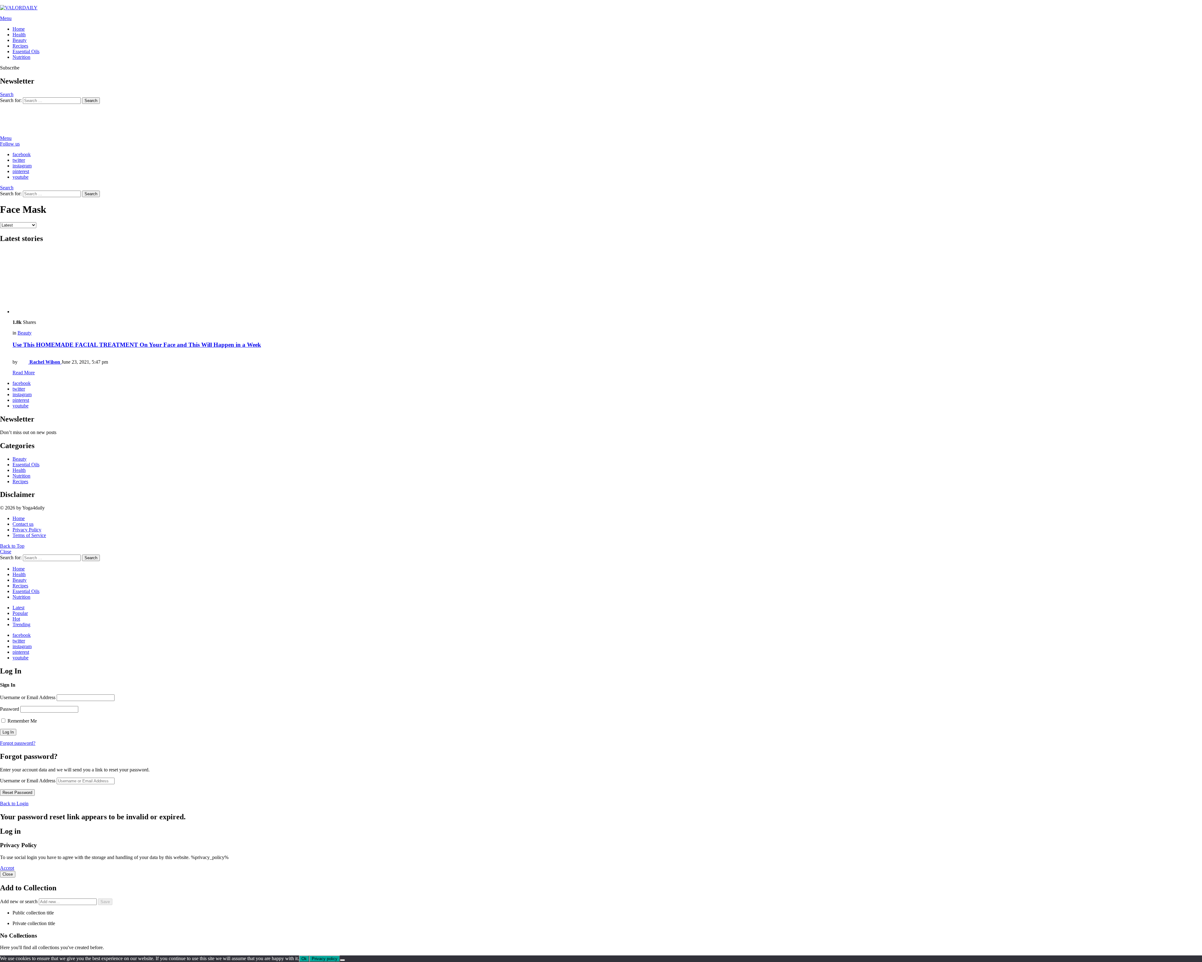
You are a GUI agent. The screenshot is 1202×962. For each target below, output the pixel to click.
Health (19, 34)
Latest (18, 607)
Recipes (20, 46)
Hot (16, 619)
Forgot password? (17, 743)
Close (5, 551)
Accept (7, 868)
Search (91, 100)
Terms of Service (29, 535)
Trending (21, 624)
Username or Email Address (27, 697)
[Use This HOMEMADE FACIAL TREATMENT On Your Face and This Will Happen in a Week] (607, 282)
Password (9, 709)
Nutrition (21, 57)
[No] (342, 960)
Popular (20, 613)
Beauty (20, 40)
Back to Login (14, 803)
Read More (24, 372)
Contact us (23, 524)
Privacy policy (324, 958)
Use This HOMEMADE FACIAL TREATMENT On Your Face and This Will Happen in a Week (137, 344)
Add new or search (19, 901)
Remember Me (21, 721)
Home (19, 29)
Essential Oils (26, 51)
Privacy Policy (27, 529)
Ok (304, 958)
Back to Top (12, 546)
